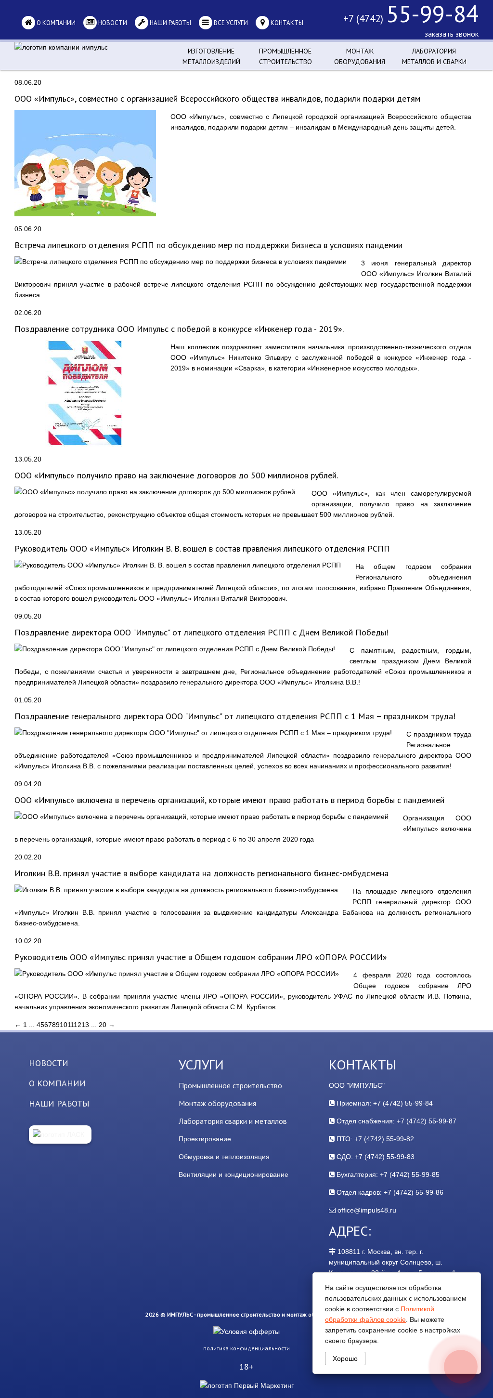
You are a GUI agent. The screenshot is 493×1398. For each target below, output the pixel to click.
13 (85, 1025)
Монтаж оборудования (359, 56)
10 (63, 1025)
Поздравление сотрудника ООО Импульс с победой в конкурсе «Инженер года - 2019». (179, 328)
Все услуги (230, 23)
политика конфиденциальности (246, 1348)
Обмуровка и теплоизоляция (224, 1157)
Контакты (286, 23)
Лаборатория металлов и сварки (434, 56)
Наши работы (169, 23)
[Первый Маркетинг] (247, 1385)
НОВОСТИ (48, 1062)
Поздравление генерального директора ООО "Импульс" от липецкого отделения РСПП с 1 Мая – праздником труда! (234, 716)
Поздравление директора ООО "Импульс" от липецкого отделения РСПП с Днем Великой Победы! (201, 632)
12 (77, 1025)
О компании (55, 23)
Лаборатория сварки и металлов (233, 1121)
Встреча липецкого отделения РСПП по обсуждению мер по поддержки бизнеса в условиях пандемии (208, 245)
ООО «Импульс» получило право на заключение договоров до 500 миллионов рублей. (176, 475)
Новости (112, 23)
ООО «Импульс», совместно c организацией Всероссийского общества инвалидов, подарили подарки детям (217, 98)
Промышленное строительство (285, 56)
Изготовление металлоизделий (211, 56)
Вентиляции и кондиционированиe (233, 1174)
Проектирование (205, 1139)
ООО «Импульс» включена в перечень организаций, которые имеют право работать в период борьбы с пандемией (229, 799)
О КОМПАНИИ (57, 1083)
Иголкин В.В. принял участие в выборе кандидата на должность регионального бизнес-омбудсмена (201, 873)
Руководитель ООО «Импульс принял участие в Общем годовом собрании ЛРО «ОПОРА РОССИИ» (200, 957)
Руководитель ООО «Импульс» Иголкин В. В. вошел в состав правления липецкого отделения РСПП (202, 548)
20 (102, 1025)
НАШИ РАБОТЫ (59, 1103)
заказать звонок (452, 34)
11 (70, 1025)
